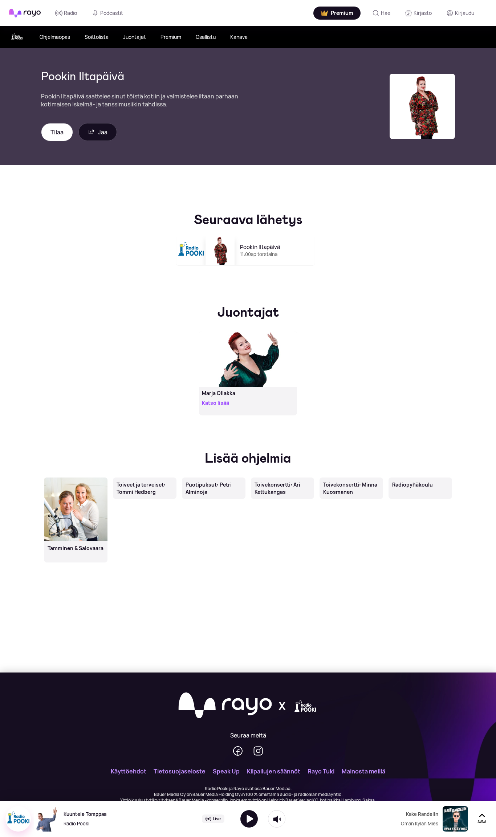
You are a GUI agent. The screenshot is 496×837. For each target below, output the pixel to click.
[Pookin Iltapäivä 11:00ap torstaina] (248, 268)
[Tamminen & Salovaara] (75, 478)
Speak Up (226, 771)
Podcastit (111, 12)
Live (217, 819)
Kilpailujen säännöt (273, 771)
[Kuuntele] (249, 819)
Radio (70, 12)
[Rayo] (225, 705)
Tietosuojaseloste (180, 771)
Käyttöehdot (128, 771)
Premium (170, 36)
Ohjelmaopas (55, 36)
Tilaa (57, 132)
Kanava (239, 36)
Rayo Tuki (321, 771)
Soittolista (97, 36)
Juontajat (134, 36)
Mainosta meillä (363, 771)
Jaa (102, 132)
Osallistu (206, 36)
